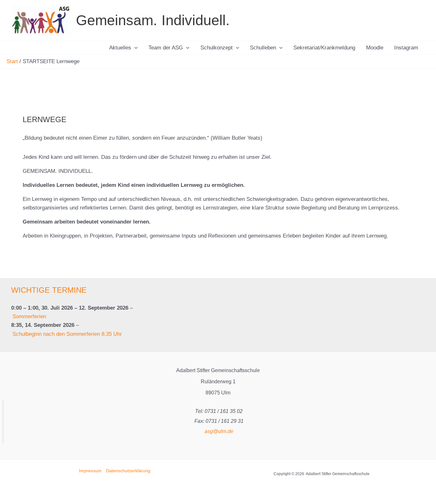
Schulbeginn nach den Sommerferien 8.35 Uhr (67, 334)
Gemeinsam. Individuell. (153, 20)
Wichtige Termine (48, 290)
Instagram (406, 48)
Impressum (90, 470)
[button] (134, 47)
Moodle (374, 48)
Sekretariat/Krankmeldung (324, 48)
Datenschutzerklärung (128, 470)
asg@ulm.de (219, 431)
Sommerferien (29, 316)
